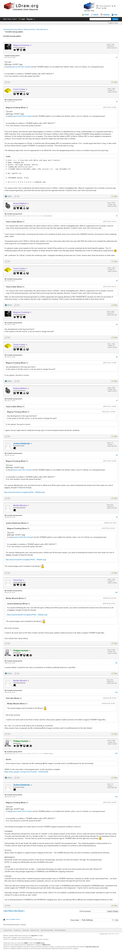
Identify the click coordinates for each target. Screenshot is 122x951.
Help (115, 15)
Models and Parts (29, 29)
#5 (116, 324)
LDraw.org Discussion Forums (13, 29)
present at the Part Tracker (20, 67)
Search (95, 15)
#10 (116, 592)
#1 (116, 57)
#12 (116, 692)
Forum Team (8, 930)
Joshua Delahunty (21, 443)
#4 (116, 280)
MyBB (26, 943)
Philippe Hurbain (48, 753)
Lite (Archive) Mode (47, 930)
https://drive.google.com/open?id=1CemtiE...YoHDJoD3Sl (26, 772)
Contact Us (17, 930)
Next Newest (18, 911)
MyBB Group (40, 943)
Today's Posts (113, 23)
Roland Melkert (48, 216)
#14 (116, 796)
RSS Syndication (60, 930)
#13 (116, 753)
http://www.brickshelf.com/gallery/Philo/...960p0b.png (24, 492)
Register (30, 19)
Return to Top (34, 930)
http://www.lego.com (92, 946)
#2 (116, 101)
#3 (116, 216)
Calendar (106, 15)
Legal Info (34, 935)
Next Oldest (9, 911)
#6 (116, 357)
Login (23, 19)
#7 (116, 400)
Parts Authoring (41, 29)
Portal (86, 15)
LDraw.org (25, 930)
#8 (116, 455)
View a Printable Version (13, 919)
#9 (116, 517)
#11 (116, 663)
